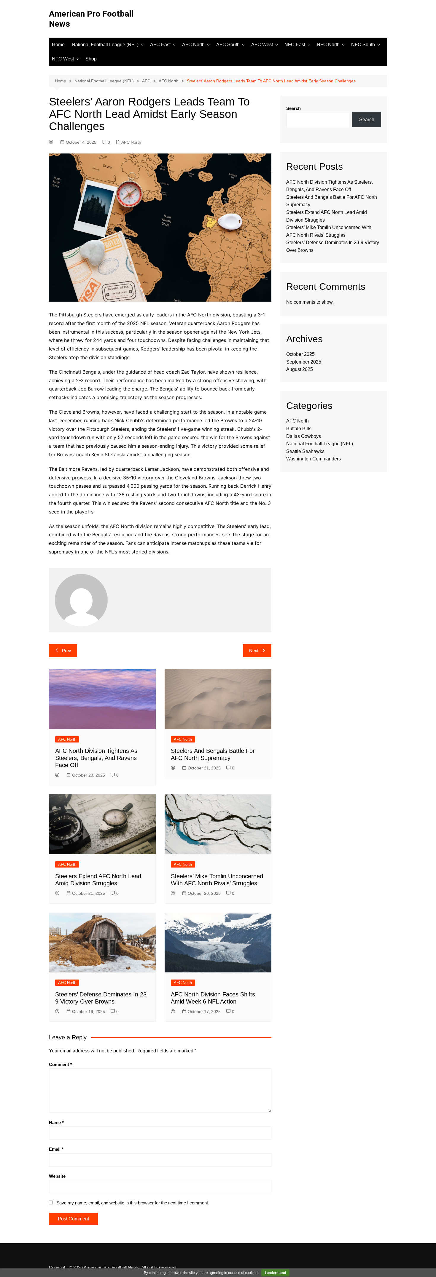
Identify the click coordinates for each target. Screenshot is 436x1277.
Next (253, 650)
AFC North (193, 44)
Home (58, 44)
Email (56, 1149)
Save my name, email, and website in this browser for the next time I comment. (132, 1202)
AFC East (160, 44)
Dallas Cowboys (303, 436)
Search (293, 108)
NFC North (328, 44)
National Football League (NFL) (105, 44)
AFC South (228, 44)
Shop (91, 58)
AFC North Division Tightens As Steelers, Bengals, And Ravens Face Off (96, 758)
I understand (275, 1273)
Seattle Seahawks (305, 451)
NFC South (363, 44)
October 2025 (300, 354)
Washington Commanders (313, 458)
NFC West (63, 58)
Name (56, 1122)
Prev (66, 650)
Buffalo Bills (298, 428)
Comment (60, 1064)
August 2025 (299, 369)
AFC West (262, 44)
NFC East (294, 44)
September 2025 (303, 361)
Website (57, 1176)
